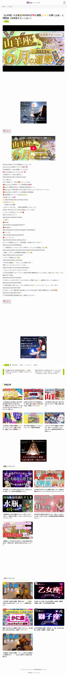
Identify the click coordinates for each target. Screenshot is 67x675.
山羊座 (6, 21)
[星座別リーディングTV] (33, 2)
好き (8, 131)
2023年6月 (14, 365)
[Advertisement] (33, 86)
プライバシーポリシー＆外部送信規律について (33, 669)
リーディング (28, 365)
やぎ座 (21, 365)
